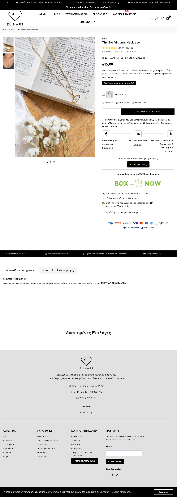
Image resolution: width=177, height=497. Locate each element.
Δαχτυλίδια (8, 448)
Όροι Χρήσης (42, 444)
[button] (167, 18)
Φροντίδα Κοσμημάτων (20, 270)
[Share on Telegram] (47, 162)
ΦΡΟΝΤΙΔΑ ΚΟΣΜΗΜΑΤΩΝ (113, 283)
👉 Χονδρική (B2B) (138, 164)
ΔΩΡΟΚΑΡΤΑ (87, 21)
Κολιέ (5, 436)
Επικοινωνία (140, 102)
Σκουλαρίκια (8, 444)
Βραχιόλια (7, 440)
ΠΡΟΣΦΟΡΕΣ (100, 14)
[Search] (151, 18)
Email (109, 446)
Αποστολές (123, 102)
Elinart (105, 38)
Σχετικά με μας (43, 436)
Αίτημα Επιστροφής (85, 460)
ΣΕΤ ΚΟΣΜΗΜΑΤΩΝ (76, 14)
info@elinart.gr (97, 2)
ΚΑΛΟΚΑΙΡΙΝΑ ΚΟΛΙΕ (124, 13)
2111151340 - (62, 2)
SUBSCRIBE (115, 461)
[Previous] (19, 96)
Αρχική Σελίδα (9, 29)
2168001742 (74, 2)
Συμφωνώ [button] (163, 492)
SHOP (57, 14)
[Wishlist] (162, 18)
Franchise (75, 444)
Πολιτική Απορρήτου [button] (120, 492)
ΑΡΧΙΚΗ (43, 14)
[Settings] (156, 18)
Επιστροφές (76, 448)
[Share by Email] (54, 162)
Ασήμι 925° (7, 456)
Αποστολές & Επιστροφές (58, 270)
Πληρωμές (41, 456)
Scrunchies (7, 452)
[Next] (91, 96)
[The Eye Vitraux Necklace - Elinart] (8, 44)
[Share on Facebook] (44, 162)
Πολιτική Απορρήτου (46, 448)
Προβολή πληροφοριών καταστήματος (124, 212)
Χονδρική (75, 440)
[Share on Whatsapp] (51, 162)
